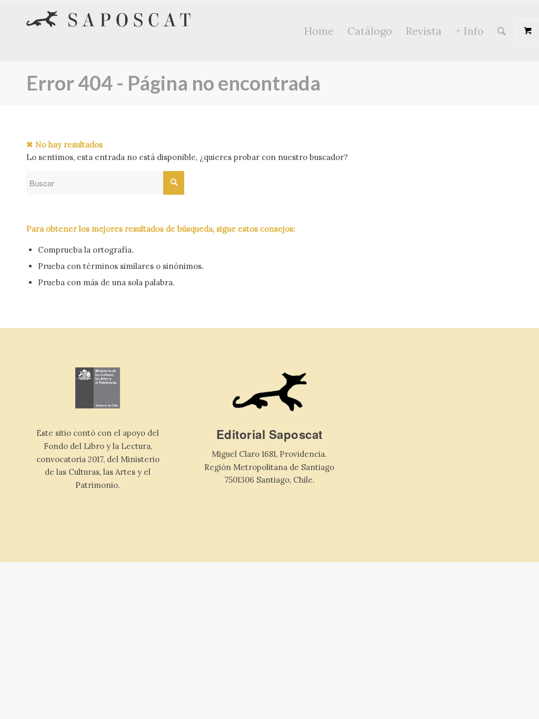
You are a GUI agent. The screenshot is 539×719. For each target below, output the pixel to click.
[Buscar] (502, 31)
